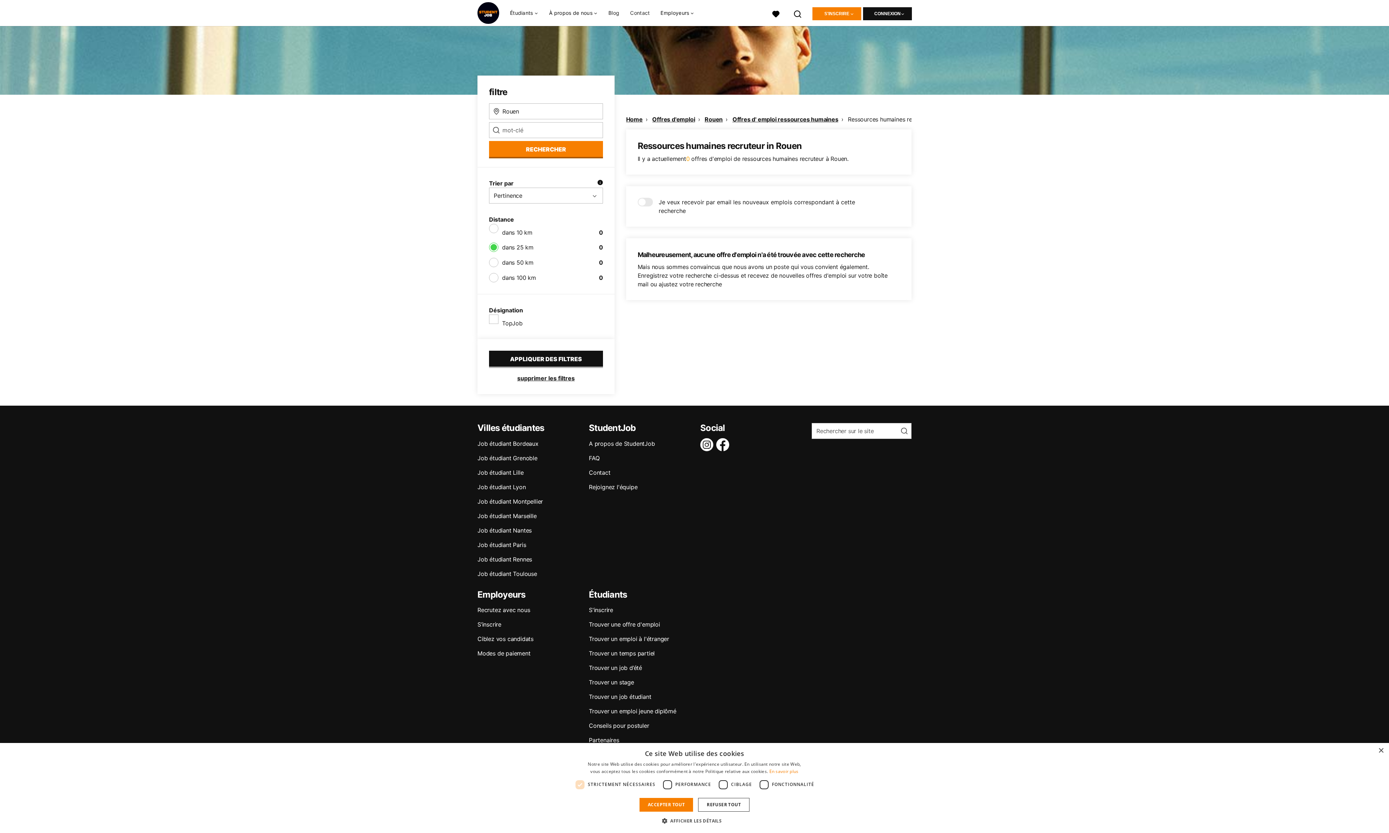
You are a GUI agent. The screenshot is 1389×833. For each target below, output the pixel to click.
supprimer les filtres (546, 378)
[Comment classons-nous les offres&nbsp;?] (600, 183)
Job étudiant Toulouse (507, 573)
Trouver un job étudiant (620, 696)
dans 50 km (518, 262)
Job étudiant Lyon (501, 487)
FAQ (594, 458)
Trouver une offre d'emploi (624, 624)
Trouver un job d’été (615, 667)
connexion (887, 13)
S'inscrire (836, 13)
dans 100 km (519, 277)
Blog (613, 13)
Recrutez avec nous (503, 610)
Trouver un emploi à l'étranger (629, 638)
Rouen (714, 119)
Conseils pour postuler (619, 725)
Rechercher (546, 149)
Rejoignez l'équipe (613, 487)
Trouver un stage (611, 682)
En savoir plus (784, 771)
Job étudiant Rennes (504, 559)
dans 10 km (517, 232)
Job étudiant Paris (501, 544)
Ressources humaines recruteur (889, 119)
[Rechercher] (798, 13)
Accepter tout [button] (666, 805)
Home (634, 119)
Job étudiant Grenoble (507, 458)
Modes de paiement (504, 653)
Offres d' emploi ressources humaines (785, 119)
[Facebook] (724, 444)
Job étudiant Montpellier (510, 501)
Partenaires (604, 740)
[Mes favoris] (776, 13)
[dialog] (694, 788)
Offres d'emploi (673, 119)
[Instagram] (708, 444)
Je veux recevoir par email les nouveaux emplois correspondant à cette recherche (757, 206)
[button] (694, 820)
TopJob (512, 323)
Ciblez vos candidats (505, 638)
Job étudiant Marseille (507, 516)
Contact (640, 13)
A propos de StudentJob (622, 443)
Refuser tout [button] (724, 805)
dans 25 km (518, 247)
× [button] (1381, 750)
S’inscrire (489, 624)
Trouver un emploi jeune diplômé (632, 711)
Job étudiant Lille (500, 472)
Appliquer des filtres (546, 359)
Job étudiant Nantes (504, 530)
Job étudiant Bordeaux (508, 443)
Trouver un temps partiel (622, 653)
